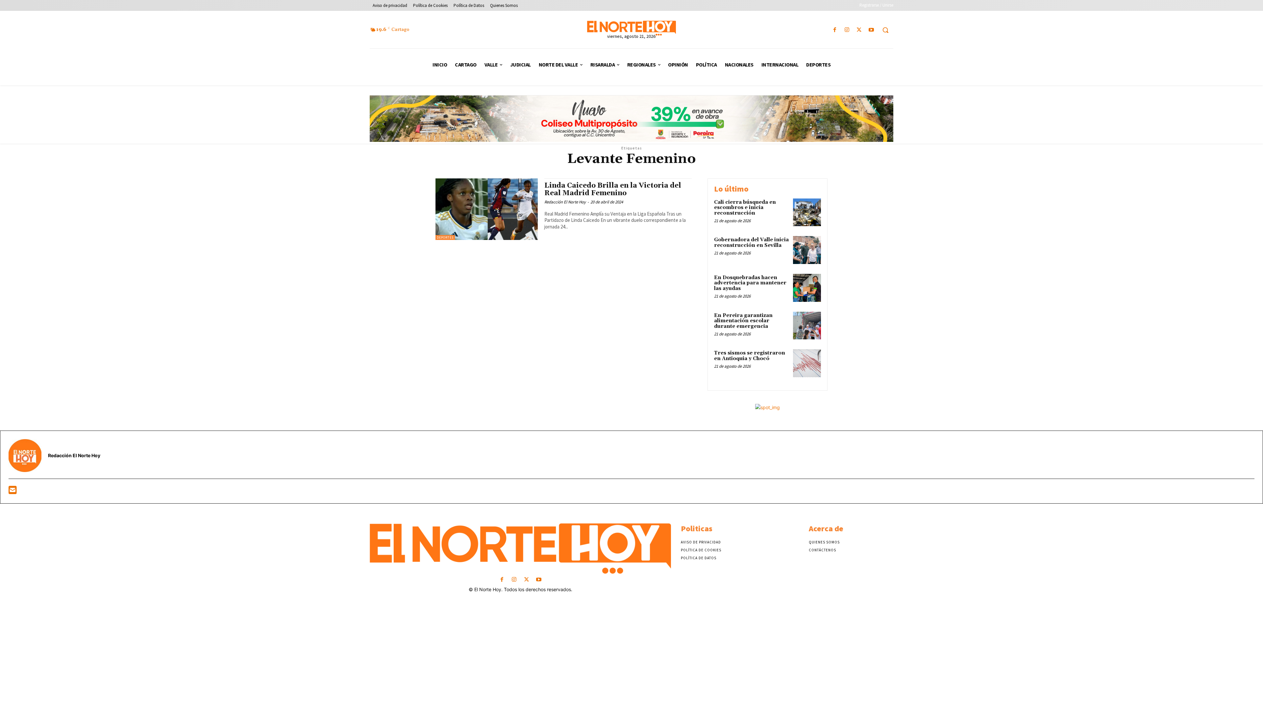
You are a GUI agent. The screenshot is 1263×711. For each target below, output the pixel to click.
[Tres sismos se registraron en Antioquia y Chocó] (807, 363)
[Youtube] (871, 30)
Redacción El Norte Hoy (565, 202)
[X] (859, 30)
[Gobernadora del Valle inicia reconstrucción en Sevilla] (807, 250)
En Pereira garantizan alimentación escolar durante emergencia (743, 320)
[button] (885, 30)
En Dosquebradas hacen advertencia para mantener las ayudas (750, 283)
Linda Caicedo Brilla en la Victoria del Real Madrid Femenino (612, 189)
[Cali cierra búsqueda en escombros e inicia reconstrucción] (807, 212)
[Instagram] (846, 30)
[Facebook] (834, 30)
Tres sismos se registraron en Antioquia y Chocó (749, 356)
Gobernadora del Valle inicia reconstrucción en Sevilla (751, 243)
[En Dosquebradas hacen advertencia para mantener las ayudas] (807, 288)
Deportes (445, 237)
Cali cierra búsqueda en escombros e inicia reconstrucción (745, 207)
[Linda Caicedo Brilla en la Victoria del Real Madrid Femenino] (486, 209)
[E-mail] (13, 491)
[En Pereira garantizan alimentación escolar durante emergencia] (807, 326)
